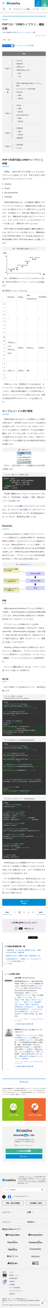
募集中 (31, 1049)
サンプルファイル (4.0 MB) (24, 45)
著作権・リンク (14, 1275)
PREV (7, 912)
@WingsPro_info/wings (27, 1056)
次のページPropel (24, 902)
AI (10, 9)
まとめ (19, 148)
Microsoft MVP (34, 988)
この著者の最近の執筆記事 (24, 1024)
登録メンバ (30, 1047)
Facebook (24, 1058)
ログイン (25, 1156)
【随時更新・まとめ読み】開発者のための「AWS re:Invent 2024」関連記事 (23, 951)
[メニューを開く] (3, 3)
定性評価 (20, 145)
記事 (29, 1212)
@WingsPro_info (33, 1054)
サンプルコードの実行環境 (26, 89)
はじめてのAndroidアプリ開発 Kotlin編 (27, 1012)
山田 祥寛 (5, 32)
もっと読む (8, 963)
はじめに (20, 60)
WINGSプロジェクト (23, 995)
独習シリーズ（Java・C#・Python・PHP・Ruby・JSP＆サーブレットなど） (29, 999)
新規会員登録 (24, 1151)
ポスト (33, 937)
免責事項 (12, 1281)
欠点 (19, 76)
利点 (19, 73)
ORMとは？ (21, 67)
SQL (9, 40)
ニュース (5, 1212)
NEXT (41, 912)
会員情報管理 (13, 1278)
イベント (5, 1222)
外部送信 (12, 1294)
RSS (23, 1054)
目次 (24, 54)
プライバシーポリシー (16, 1291)
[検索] (4, 9)
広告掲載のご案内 (36, 1203)
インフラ (35, 9)
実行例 (20, 98)
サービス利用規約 (14, 1287)
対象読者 (20, 63)
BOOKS (30, 1222)
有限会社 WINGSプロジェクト (29, 1036)
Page (7, 68)
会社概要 (12, 1284)
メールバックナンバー (25, 1145)
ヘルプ (11, 1272)
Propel (19, 105)
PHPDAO (20, 128)
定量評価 (20, 138)
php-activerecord (22, 115)
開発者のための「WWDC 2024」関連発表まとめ (23, 955)
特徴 (19, 95)
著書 (38, 1051)
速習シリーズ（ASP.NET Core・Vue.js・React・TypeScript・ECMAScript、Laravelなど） (28, 1004)
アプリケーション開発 (21, 9)
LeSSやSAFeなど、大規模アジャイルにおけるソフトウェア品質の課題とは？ (24, 960)
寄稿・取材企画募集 (13, 1203)
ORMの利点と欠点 (23, 70)
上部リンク (22, 506)
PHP (4, 40)
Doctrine (19, 92)
